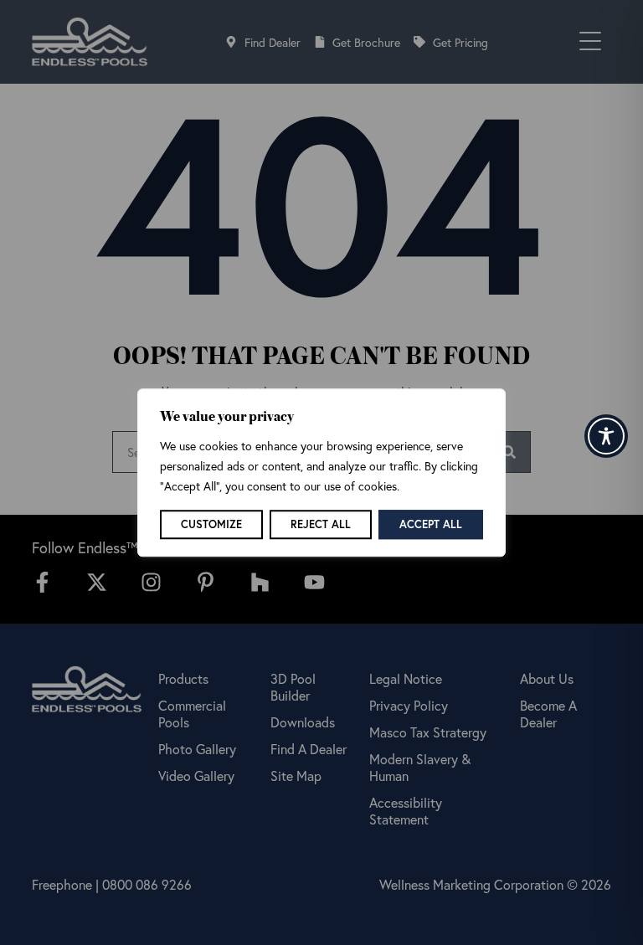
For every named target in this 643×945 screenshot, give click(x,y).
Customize (211, 524)
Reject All (321, 524)
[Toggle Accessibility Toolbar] (606, 436)
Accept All (430, 524)
